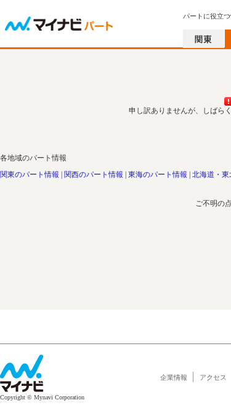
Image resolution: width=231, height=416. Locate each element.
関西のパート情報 (93, 174)
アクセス (213, 377)
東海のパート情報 (157, 174)
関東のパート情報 (29, 174)
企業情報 (173, 377)
